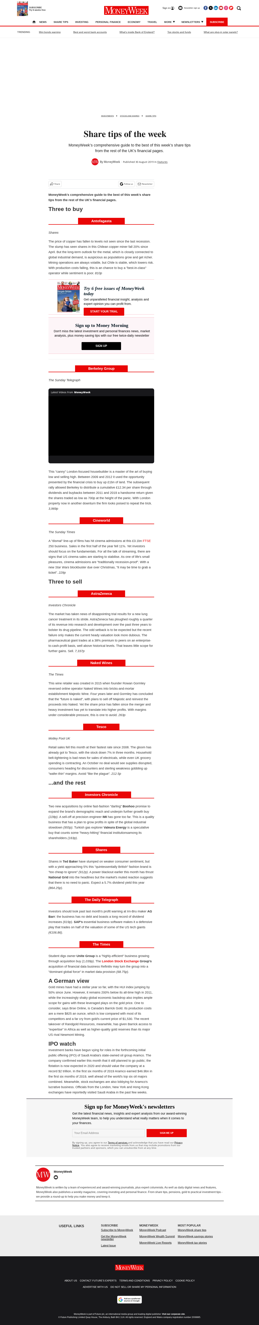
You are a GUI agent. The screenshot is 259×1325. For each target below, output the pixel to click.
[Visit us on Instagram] (226, 8)
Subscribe (217, 22)
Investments (107, 116)
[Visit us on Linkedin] (216, 8)
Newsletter (147, 183)
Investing (81, 22)
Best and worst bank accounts (90, 32)
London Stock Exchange (120, 961)
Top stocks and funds (179, 32)
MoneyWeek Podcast (152, 1233)
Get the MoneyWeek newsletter (113, 1241)
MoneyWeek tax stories (192, 1246)
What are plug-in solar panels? (221, 32)
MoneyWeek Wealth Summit (157, 1239)
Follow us (128, 183)
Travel (152, 22)
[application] (101, 426)
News (43, 22)
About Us (70, 1284)
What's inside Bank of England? (137, 32)
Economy (134, 22)
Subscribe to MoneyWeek (117, 1233)
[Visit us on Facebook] (206, 8)
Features (162, 162)
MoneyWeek (112, 162)
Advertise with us (95, 1290)
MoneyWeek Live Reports (155, 1246)
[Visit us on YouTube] (221, 8)
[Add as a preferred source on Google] (129, 1303)
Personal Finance (108, 22)
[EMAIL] (57, 1177)
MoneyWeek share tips (192, 1233)
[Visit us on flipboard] (231, 8)
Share (57, 183)
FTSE (147, 541)
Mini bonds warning (50, 32)
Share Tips (61, 22)
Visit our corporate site (173, 1317)
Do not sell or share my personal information (143, 1290)
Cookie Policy (185, 1284)
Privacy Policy (163, 1284)
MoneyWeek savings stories (195, 1239)
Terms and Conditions (134, 1284)
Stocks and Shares (129, 116)
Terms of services (118, 1142)
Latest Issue (108, 1249)
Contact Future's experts (98, 1284)
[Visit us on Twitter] (211, 8)
